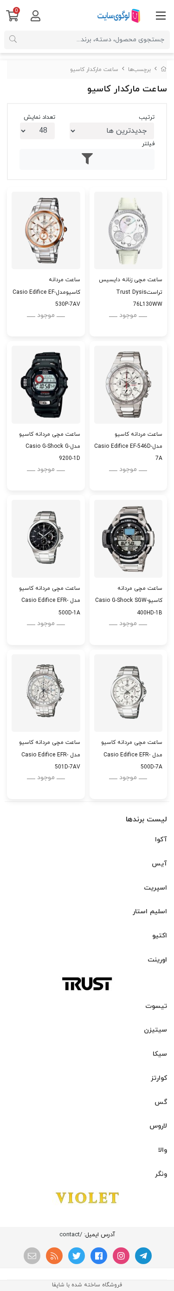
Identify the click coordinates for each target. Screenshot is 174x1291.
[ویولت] (87, 1198)
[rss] (54, 1255)
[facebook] (98, 1255)
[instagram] (121, 1255)
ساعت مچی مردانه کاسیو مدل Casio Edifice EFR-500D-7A (131, 754)
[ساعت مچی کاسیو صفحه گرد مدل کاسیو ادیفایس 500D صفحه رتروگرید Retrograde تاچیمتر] (128, 693)
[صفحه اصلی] (164, 69)
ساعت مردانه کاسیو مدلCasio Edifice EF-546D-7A (128, 446)
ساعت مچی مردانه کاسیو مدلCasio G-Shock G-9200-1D (49, 446)
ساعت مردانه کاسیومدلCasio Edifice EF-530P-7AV (46, 292)
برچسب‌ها (139, 69)
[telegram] (143, 1255)
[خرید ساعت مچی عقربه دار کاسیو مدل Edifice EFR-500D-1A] (46, 539)
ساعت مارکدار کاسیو (94, 69)
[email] (32, 1255)
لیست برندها (146, 819)
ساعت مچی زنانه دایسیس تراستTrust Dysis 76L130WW (130, 292)
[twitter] (76, 1255)
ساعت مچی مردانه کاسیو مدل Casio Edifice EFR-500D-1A (49, 600)
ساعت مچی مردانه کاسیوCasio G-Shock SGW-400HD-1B (128, 600)
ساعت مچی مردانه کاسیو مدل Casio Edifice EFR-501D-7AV (49, 754)
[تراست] (87, 983)
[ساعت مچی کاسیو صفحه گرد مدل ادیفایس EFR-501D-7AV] (46, 693)
